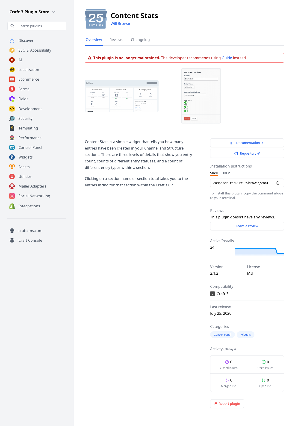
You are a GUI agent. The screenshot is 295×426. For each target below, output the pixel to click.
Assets (24, 166)
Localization (28, 69)
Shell (214, 173)
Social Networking (34, 195)
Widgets (25, 157)
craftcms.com (30, 230)
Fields (23, 98)
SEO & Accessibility (34, 50)
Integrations (29, 206)
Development (30, 108)
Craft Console (30, 240)
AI (20, 59)
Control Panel (30, 147)
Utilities (25, 176)
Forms (24, 88)
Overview (94, 39)
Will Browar (121, 23)
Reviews (116, 39)
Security (25, 118)
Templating (28, 128)
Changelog (140, 39)
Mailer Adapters (32, 186)
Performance (29, 137)
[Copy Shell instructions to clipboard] (278, 183)
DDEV (225, 173)
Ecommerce (28, 79)
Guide (227, 57)
